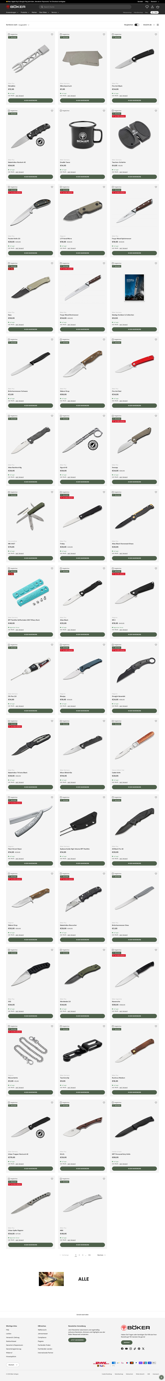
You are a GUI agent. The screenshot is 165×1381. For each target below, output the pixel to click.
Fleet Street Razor (15, 849)
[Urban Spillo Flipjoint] (30, 1203)
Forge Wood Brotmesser (69, 315)
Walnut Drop (64, 391)
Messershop (127, 12)
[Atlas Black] (82, 592)
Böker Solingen (14, 1374)
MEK (61, 1230)
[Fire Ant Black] (134, 58)
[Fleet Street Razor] (30, 821)
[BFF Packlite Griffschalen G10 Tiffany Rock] (30, 592)
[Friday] (82, 516)
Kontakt (140, 1)
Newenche (116, 1002)
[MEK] (82, 1203)
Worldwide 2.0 (65, 1002)
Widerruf (9, 1353)
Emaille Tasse (65, 162)
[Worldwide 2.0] (82, 974)
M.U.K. (62, 1154)
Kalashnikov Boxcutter (68, 925)
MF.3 (113, 620)
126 (89, 1255)
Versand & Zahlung (12, 1337)
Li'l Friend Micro (66, 239)
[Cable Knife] (134, 745)
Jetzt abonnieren (77, 1340)
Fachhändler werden (45, 1349)
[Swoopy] (134, 440)
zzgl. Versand (20, 96)
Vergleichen (128, 25)
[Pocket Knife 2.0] (30, 211)
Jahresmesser (43, 1334)
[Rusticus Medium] (134, 1050)
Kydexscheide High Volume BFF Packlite (75, 849)
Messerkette (13, 1078)
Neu (146, 12)
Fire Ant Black (117, 86)
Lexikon (8, 1334)
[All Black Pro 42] (134, 821)
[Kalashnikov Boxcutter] (82, 897)
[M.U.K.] (82, 1126)
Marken (34, 12)
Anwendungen (11, 12)
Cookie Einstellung (107, 1374)
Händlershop (138, 12)
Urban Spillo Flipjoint (15, 1230)
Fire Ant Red (116, 391)
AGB (148, 1374)
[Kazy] (30, 287)
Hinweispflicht (11, 1357)
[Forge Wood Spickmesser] (134, 211)
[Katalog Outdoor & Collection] (134, 287)
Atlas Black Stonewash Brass (122, 544)
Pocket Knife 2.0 (14, 239)
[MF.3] (134, 592)
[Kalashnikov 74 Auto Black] (30, 745)
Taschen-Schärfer (119, 162)
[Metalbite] (30, 58)
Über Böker (43, 12)
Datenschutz (129, 1374)
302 (9, 1002)
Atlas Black (64, 620)
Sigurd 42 (63, 468)
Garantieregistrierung (13, 1349)
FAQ (7, 1330)
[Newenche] (134, 974)
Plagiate (41, 1341)
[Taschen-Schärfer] (134, 134)
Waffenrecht (42, 1330)
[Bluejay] (82, 668)
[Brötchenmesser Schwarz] (30, 363)
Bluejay (63, 696)
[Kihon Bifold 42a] (82, 745)
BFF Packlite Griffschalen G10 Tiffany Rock (24, 620)
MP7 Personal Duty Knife (121, 1154)
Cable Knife (116, 773)
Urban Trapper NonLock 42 (18, 1154)
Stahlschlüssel (11, 1341)
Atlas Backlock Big (15, 468)
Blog (146, 1)
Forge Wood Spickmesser (121, 239)
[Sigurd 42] (82, 440)
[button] (158, 7)
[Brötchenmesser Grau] (134, 897)
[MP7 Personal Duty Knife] (134, 1126)
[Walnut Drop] (82, 363)
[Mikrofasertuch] (82, 58)
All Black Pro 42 (117, 849)
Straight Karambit (118, 696)
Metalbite (11, 86)
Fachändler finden (44, 1345)
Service (54, 12)
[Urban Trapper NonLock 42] (30, 1126)
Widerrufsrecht (140, 1374)
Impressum (156, 1374)
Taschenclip (64, 1078)
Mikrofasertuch (66, 86)
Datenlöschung (119, 1374)
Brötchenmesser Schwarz (18, 391)
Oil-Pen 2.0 (12, 696)
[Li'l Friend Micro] (82, 211)
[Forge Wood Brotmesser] (82, 287)
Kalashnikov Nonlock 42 (17, 162)
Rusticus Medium (118, 1078)
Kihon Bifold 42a (66, 773)
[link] (64, 1255)
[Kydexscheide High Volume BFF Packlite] (82, 821)
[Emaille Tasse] (82, 134)
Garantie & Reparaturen (14, 1345)
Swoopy (115, 468)
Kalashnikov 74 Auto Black (17, 773)
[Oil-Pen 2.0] (30, 668)
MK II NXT (11, 544)
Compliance (42, 1337)
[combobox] (85, 7)
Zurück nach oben (83, 1314)
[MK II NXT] (30, 516)
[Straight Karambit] (134, 668)
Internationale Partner (45, 1353)
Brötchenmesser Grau (120, 925)
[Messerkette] (30, 1050)
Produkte (24, 12)
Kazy (10, 315)
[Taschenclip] (82, 1050)
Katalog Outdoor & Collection (123, 315)
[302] (30, 974)
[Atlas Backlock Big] (30, 440)
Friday (62, 544)
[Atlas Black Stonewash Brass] (134, 516)
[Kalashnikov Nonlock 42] (30, 134)
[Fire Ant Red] (134, 363)
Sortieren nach (11, 25)
